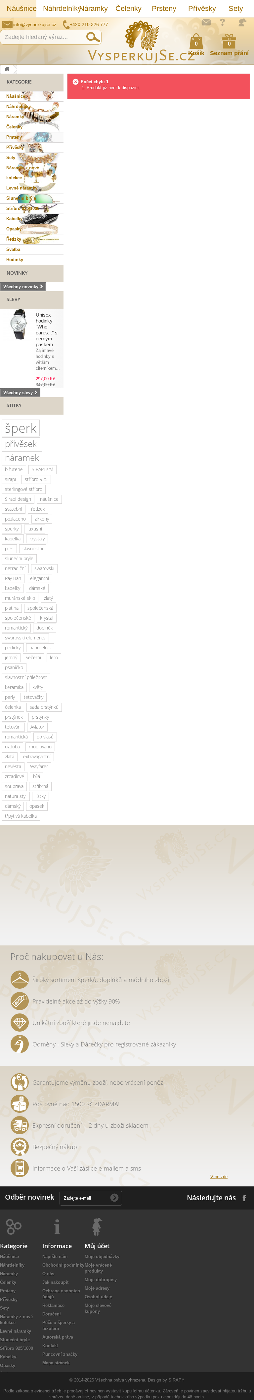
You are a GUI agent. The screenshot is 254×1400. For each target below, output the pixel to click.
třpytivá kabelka (21, 816)
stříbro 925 (36, 479)
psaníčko (14, 667)
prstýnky (40, 717)
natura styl (15, 796)
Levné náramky (21, 188)
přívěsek (21, 444)
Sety (236, 8)
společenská (40, 608)
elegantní (39, 578)
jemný (11, 657)
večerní (33, 657)
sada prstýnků (44, 707)
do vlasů (45, 737)
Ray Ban (13, 578)
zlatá (9, 756)
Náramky (93, 8)
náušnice (49, 499)
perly (10, 697)
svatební (13, 509)
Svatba (13, 249)
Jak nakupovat (223, 22)
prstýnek (14, 717)
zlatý (48, 598)
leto (54, 657)
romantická (16, 737)
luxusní (34, 529)
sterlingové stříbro (23, 489)
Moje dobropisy (101, 1279)
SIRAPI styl (42, 469)
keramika (14, 687)
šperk (20, 428)
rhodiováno (40, 746)
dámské (37, 588)
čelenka (13, 707)
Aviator (37, 727)
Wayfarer (39, 766)
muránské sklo (20, 598)
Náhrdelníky (58, 8)
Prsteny (164, 8)
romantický (16, 628)
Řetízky (13, 239)
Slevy (13, 299)
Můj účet (97, 1246)
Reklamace (53, 1305)
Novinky (17, 273)
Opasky (13, 228)
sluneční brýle (19, 558)
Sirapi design (18, 499)
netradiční (15, 568)
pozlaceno (15, 519)
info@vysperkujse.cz (34, 24)
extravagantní (37, 756)
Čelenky (128, 8)
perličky (13, 647)
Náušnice (21, 8)
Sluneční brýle (21, 198)
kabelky (12, 588)
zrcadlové (14, 776)
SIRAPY (176, 1380)
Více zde (219, 1176)
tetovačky (33, 697)
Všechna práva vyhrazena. (121, 1380)
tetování (13, 727)
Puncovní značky (59, 1354)
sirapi (10, 479)
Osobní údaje (98, 1296)
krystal (46, 618)
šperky (12, 529)
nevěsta (13, 766)
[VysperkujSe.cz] (141, 40)
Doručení (51, 1314)
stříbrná (40, 786)
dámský (13, 806)
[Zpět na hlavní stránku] (7, 69)
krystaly (37, 538)
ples (9, 548)
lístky (40, 796)
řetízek (38, 509)
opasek (36, 806)
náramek (22, 457)
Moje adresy (97, 1288)
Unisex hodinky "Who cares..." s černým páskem (47, 329)
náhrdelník (40, 647)
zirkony (42, 519)
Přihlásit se (242, 22)
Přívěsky (202, 8)
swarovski (44, 568)
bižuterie (14, 469)
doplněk (44, 628)
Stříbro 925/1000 (22, 208)
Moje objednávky (102, 1256)
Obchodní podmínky (63, 1265)
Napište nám (206, 22)
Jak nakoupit (55, 1282)
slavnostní (32, 548)
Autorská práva (57, 1337)
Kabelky (14, 218)
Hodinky (14, 259)
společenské (18, 618)
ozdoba (12, 746)
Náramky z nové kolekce (22, 172)
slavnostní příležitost (26, 677)
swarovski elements (25, 637)
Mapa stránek (55, 1362)
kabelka (13, 538)
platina (12, 608)
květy (37, 687)
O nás (48, 1273)
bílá (36, 776)
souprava (14, 786)
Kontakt (50, 1345)
